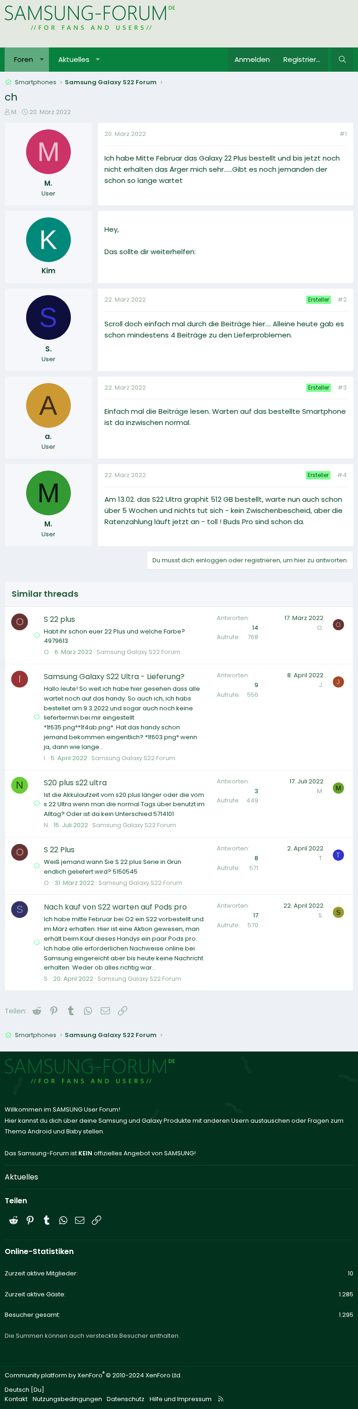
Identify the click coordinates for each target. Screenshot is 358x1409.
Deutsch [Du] (24, 1389)
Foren (23, 59)
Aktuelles (74, 59)
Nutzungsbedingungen (67, 1399)
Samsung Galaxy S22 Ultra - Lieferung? (114, 676)
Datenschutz (126, 1399)
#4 (342, 475)
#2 (342, 299)
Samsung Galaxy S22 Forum (138, 651)
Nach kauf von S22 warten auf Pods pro (115, 907)
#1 (343, 133)
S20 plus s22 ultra (75, 782)
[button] (41, 59)
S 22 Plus (59, 849)
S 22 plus (59, 619)
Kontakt (16, 1399)
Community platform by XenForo (93, 1375)
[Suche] (342, 59)
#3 (342, 387)
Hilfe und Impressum (181, 1399)
